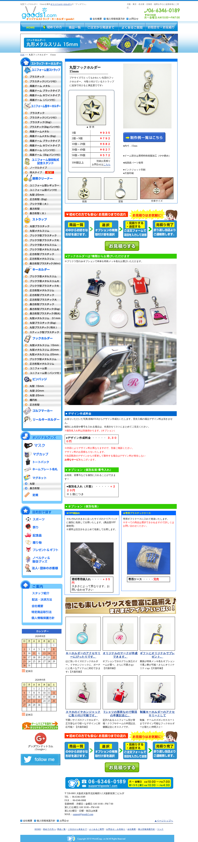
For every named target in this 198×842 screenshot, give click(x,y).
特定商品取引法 (41, 611)
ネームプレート (41, 470)
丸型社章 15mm (41, 386)
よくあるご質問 (96, 829)
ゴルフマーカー (41, 411)
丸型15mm (41, 345)
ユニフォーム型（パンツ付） (41, 190)
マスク (41, 445)
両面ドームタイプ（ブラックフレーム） (41, 90)
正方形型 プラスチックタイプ (41, 295)
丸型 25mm (41, 354)
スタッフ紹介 (41, 593)
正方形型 (41, 363)
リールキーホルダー (41, 419)
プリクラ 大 (41, 204)
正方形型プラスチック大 (41, 299)
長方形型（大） (41, 213)
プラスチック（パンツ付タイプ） (41, 117)
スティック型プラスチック (41, 332)
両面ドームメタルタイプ (41, 131)
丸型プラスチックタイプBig (41, 323)
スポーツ (41, 520)
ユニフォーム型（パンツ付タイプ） (41, 373)
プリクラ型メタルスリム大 (41, 249)
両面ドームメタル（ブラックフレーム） (41, 140)
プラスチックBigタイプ (41, 122)
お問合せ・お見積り (115, 829)
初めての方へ (49, 829)
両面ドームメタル (41, 86)
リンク (160, 829)
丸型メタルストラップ (41, 231)
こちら (106, 164)
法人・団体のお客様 (41, 568)
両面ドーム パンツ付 (41, 150)
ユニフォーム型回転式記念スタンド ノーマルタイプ (41, 167)
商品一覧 (61, 829)
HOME (38, 829)
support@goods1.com (83, 814)
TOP (22, 55)
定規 (41, 494)
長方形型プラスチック (41, 304)
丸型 (41, 483)
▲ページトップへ (163, 820)
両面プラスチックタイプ (41, 76)
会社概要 (97, 18)
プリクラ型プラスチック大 (41, 240)
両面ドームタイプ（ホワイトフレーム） (41, 95)
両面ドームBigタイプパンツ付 (41, 154)
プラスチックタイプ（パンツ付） (41, 81)
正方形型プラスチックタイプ (41, 254)
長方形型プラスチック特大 (41, 313)
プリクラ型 (41, 235)
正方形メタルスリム (41, 290)
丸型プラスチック (41, 226)
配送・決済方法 (41, 599)
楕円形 (41, 400)
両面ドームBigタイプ (41, 136)
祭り (41, 527)
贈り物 (41, 542)
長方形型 (41, 208)
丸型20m (41, 390)
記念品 (41, 535)
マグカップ (41, 454)
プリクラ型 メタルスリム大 (41, 281)
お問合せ (133, 18)
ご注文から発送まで (77, 829)
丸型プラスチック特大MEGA (41, 327)
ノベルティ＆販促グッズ (41, 558)
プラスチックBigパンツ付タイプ (41, 127)
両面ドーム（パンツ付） (41, 100)
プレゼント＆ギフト (41, 550)
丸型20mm (41, 349)
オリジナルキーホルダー (61, 4)
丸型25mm (41, 194)
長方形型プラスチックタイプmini (41, 263)
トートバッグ (41, 462)
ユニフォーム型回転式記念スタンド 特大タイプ (41, 172)
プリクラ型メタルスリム (41, 245)
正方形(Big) (41, 199)
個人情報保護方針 (115, 18)
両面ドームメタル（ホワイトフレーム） (41, 145)
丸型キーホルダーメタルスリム (41, 318)
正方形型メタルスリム (41, 258)
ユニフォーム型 (41, 185)
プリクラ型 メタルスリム (41, 276)
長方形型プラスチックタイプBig (41, 309)
